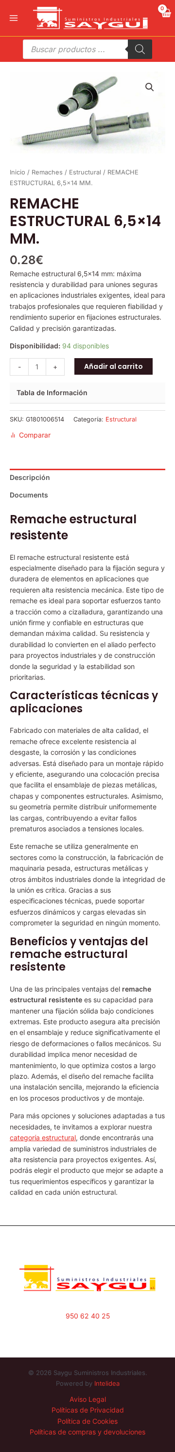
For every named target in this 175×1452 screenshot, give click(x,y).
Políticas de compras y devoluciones (87, 1432)
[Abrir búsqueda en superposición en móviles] (87, 49)
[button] (149, 87)
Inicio (17, 172)
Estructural (85, 172)
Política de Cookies (87, 1421)
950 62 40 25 (88, 1316)
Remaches (47, 172)
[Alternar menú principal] (13, 18)
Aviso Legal (88, 1399)
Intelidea (107, 1383)
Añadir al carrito (113, 366)
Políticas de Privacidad (88, 1410)
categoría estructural (43, 1137)
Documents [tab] (29, 495)
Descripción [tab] (30, 477)
